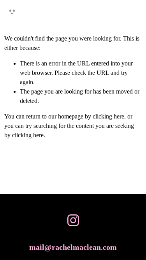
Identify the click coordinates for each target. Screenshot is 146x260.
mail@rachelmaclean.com (73, 247)
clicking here (108, 116)
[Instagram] (73, 220)
